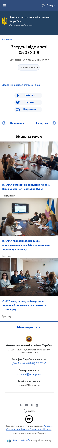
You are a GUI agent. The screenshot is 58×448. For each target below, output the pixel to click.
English (31, 411)
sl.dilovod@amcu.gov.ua (29, 374)
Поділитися (30, 95)
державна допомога (28, 67)
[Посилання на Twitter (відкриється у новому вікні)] (32, 405)
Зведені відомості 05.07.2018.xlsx (21, 85)
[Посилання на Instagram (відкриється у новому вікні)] (37, 405)
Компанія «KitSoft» (21, 441)
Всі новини (7, 40)
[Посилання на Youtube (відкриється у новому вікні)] (26, 405)
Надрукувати (29, 109)
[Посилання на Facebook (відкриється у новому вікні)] (21, 405)
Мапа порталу (27, 327)
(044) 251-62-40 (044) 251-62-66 (29, 363)
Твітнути (30, 102)
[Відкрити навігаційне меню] (4, 5)
